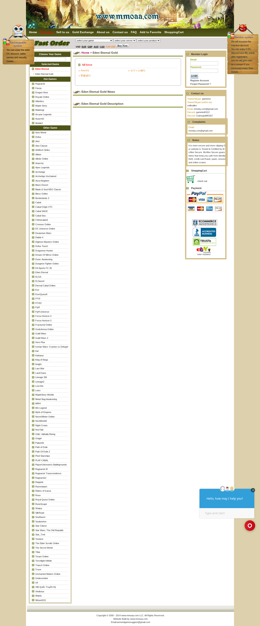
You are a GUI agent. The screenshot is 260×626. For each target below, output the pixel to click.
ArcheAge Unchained (45, 176)
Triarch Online (42, 565)
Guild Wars (40, 333)
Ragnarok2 (40, 478)
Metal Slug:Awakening (46, 399)
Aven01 (85, 70)
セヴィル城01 (137, 70)
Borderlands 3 (42, 198)
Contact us (120, 32)
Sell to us (62, 32)
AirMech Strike (42, 150)
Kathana (39, 355)
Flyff (37, 307)
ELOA (38, 277)
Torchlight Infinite (43, 561)
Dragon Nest (41, 92)
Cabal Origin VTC (44, 207)
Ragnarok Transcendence (48, 473)
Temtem (39, 539)
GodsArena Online (44, 329)
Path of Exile (41, 447)
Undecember (41, 578)
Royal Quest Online (45, 499)
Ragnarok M (41, 469)
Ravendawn (41, 486)
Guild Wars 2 (41, 338)
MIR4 (38, 403)
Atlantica (39, 101)
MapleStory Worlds (44, 394)
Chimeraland (41, 220)
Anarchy (39, 163)
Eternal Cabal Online (45, 285)
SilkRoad (39, 513)
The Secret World (44, 548)
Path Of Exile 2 (42, 451)
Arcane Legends (43, 114)
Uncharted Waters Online (47, 574)
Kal (36, 351)
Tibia (37, 552)
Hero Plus (40, 342)
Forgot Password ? (200, 84)
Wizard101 (40, 600)
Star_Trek (40, 534)
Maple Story (41, 105)
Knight (38, 364)
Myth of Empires (43, 412)
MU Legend (41, 408)
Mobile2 (39, 123)
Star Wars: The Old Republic (49, 530)
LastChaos (40, 373)
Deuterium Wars (43, 233)
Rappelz (39, 482)
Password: (196, 67)
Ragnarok (40, 84)
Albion (38, 154)
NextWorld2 (41, 421)
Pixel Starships (42, 456)
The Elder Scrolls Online (47, 543)
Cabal (38, 202)
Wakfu (38, 595)
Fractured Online (43, 325)
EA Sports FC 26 (43, 268)
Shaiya (38, 508)
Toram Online (42, 556)
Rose (38, 495)
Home (85, 52)
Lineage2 (39, 381)
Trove (38, 569)
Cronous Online (43, 224)
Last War (39, 368)
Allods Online (41, 159)
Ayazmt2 (39, 118)
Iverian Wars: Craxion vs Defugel (51, 347)
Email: (193, 59)
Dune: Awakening (43, 259)
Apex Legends (42, 167)
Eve (37, 290)
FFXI (37, 298)
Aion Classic (41, 146)
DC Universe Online (45, 228)
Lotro (37, 390)
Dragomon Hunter (44, 250)
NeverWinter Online (45, 416)
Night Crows (41, 425)
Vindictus (39, 591)
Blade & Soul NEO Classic (48, 189)
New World (40, 132)
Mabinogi (39, 110)
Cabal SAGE (41, 211)
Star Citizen (41, 526)
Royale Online (42, 97)
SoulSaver (40, 517)
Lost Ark (39, 386)
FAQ (134, 32)
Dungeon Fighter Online (47, 263)
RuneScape (41, 504)
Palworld (39, 443)
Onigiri (38, 438)
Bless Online (41, 193)
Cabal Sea (40, 215)
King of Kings (41, 360)
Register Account (199, 80)
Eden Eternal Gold (44, 74)
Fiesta (38, 88)
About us (103, 32)
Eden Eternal (41, 272)
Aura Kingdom (42, 180)
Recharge (46, 32)
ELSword (39, 281)
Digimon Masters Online (47, 242)
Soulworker (41, 521)
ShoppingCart (174, 32)
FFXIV (38, 303)
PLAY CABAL (41, 460)
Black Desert (41, 185)
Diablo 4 (39, 237)
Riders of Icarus (43, 491)
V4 (36, 582)
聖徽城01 (86, 75)
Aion (37, 141)
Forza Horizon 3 (43, 316)
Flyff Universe (42, 312)
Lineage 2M (41, 377)
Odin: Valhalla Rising (45, 434)
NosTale (39, 429)
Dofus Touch (41, 246)
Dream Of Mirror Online (46, 255)
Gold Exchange (83, 32)
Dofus (38, 137)
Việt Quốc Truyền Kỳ (45, 587)
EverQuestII (41, 294)
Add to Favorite (150, 32)
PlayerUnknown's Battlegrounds (51, 464)
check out (202, 181)
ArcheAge (40, 172)
